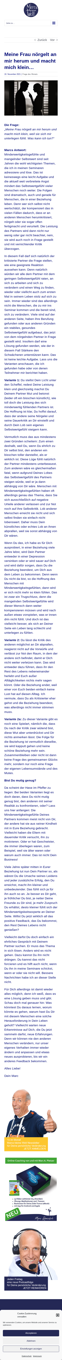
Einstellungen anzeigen (31, 1348)
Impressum (37, 1356)
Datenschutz (27, 1356)
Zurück (42, 39)
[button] (57, 1315)
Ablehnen (31, 1341)
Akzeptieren (31, 1333)
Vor (52, 39)
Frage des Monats (30, 74)
